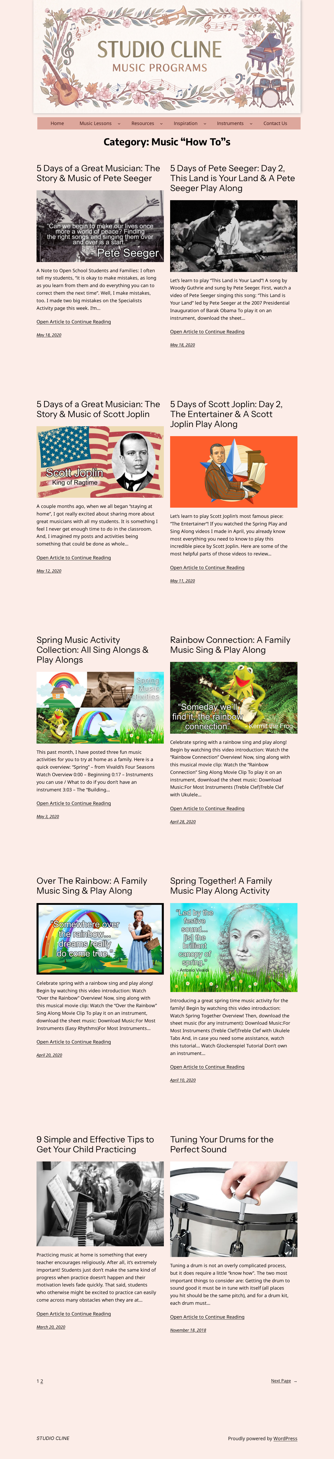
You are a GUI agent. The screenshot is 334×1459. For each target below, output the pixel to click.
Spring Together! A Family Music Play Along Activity (221, 886)
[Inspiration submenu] (205, 123)
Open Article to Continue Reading (74, 321)
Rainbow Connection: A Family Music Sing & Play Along (230, 645)
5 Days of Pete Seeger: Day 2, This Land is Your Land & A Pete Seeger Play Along (232, 178)
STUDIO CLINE (53, 1438)
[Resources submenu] (161, 123)
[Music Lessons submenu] (119, 123)
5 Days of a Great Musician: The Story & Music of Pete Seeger (98, 173)
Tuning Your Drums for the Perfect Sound (222, 1144)
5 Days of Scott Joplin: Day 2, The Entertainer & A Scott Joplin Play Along (226, 414)
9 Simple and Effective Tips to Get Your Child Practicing (95, 1144)
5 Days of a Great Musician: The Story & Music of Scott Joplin (98, 409)
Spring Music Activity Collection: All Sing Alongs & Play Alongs (93, 650)
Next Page (284, 1381)
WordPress (285, 1438)
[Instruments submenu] (251, 123)
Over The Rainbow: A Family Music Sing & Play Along (92, 886)
